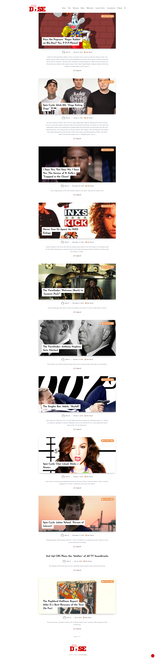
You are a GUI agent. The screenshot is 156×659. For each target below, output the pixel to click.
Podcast (119, 8)
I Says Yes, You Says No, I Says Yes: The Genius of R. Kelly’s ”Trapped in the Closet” (61, 173)
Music (64, 8)
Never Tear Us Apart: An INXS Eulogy (60, 231)
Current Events (100, 8)
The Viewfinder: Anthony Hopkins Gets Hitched (62, 349)
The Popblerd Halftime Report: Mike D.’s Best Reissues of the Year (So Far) (63, 605)
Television (76, 8)
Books (82, 8)
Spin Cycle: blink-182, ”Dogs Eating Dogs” (62, 107)
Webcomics (90, 8)
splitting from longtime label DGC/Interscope (76, 127)
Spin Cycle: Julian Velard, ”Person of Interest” (63, 524)
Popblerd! (78, 70)
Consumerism (111, 8)
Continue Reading (108, 43)
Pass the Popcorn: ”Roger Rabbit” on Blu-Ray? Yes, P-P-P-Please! (62, 41)
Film (69, 8)
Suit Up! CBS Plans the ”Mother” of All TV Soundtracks (77, 556)
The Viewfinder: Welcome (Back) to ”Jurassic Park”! (63, 292)
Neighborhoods (85, 134)
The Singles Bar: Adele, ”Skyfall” (61, 406)
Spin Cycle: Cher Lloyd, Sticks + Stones (61, 466)
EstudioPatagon (83, 654)
